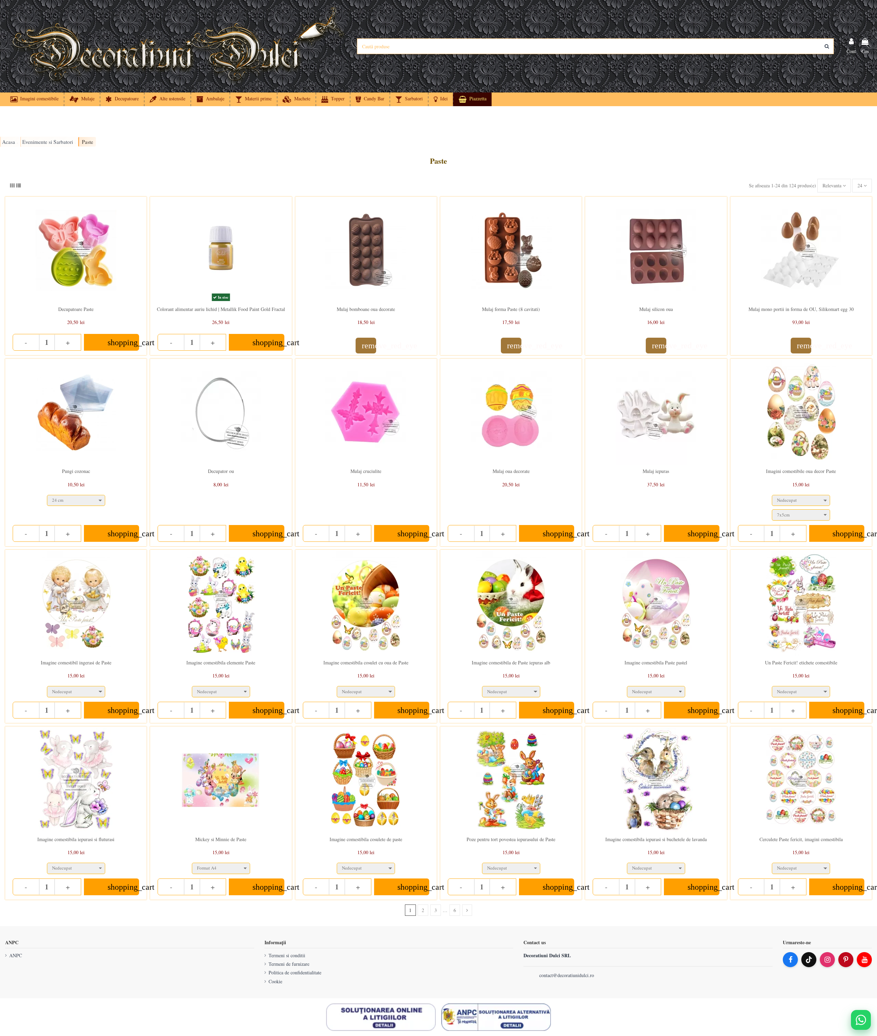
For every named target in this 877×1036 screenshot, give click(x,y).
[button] (440, 99)
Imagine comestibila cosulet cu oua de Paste (365, 662)
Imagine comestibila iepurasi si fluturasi (75, 839)
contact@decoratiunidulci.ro (566, 975)
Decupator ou (221, 471)
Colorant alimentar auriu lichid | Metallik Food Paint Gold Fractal (221, 309)
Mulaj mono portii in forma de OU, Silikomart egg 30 (801, 309)
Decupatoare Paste (76, 309)
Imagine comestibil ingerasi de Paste (76, 662)
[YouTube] (864, 959)
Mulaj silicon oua (656, 309)
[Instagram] (827, 959)
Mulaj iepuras (656, 471)
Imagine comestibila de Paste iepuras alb (511, 662)
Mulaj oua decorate (511, 471)
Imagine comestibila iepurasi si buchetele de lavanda (656, 839)
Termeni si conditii (287, 955)
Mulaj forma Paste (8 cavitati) (511, 309)
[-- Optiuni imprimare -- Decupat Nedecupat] (76, 690)
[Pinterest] (845, 959)
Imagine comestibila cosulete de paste (366, 839)
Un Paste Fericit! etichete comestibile (801, 662)
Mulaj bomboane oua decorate (366, 309)
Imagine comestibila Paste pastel (656, 662)
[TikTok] (808, 959)
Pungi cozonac (76, 471)
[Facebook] (790, 959)
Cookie (275, 981)
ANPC (15, 955)
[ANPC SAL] (496, 1017)
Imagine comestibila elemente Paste (220, 662)
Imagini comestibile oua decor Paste (801, 471)
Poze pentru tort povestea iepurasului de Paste (511, 839)
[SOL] (381, 1017)
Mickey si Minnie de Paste (220, 839)
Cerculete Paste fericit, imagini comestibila (801, 839)
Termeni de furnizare (289, 964)
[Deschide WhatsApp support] (861, 1020)
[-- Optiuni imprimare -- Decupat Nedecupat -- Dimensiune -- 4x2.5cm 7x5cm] (801, 506)
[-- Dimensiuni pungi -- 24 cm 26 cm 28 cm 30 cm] (76, 498)
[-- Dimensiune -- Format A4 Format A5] (221, 866)
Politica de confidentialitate (295, 972)
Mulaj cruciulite (365, 471)
